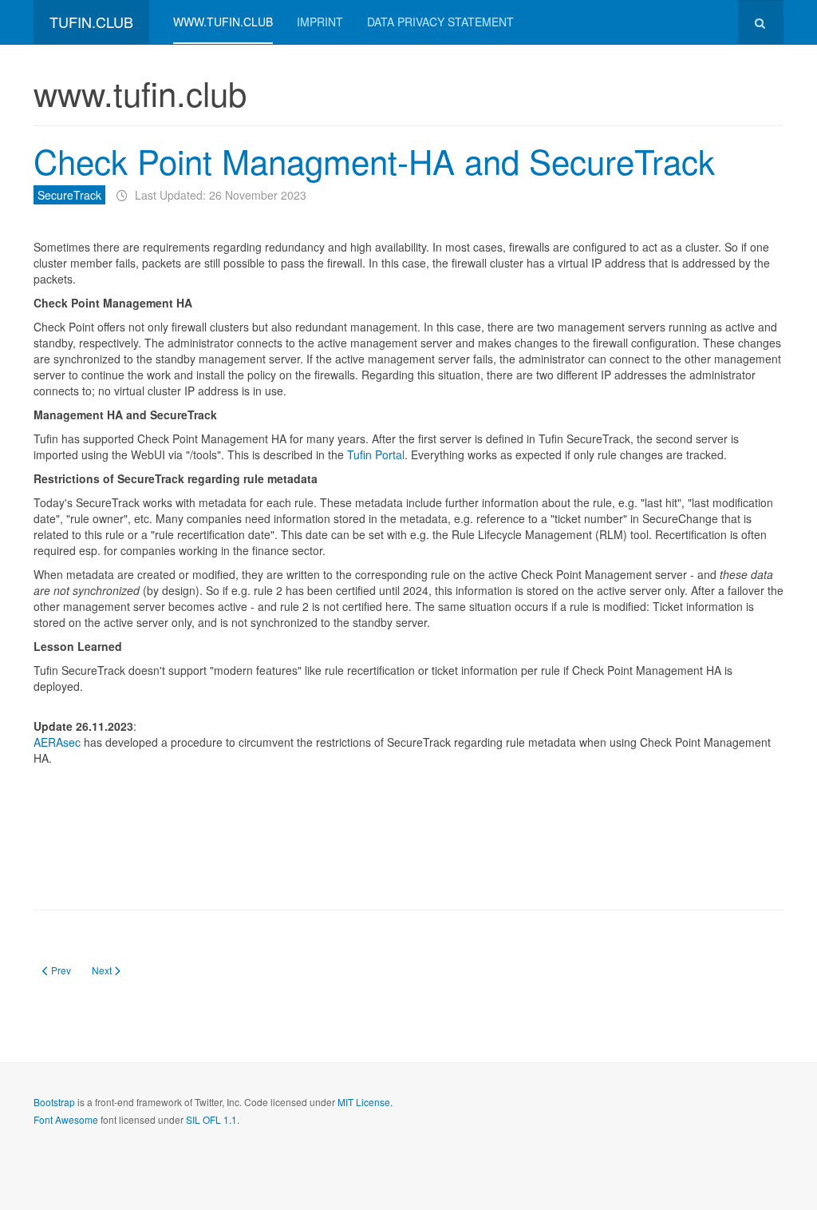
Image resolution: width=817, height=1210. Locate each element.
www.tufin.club (223, 22)
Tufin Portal (376, 454)
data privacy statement (440, 22)
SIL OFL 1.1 (211, 1119)
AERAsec (59, 742)
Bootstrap (54, 1102)
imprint (320, 22)
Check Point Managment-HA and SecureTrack (374, 160)
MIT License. (365, 1102)
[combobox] (761, 22)
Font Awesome (66, 1119)
